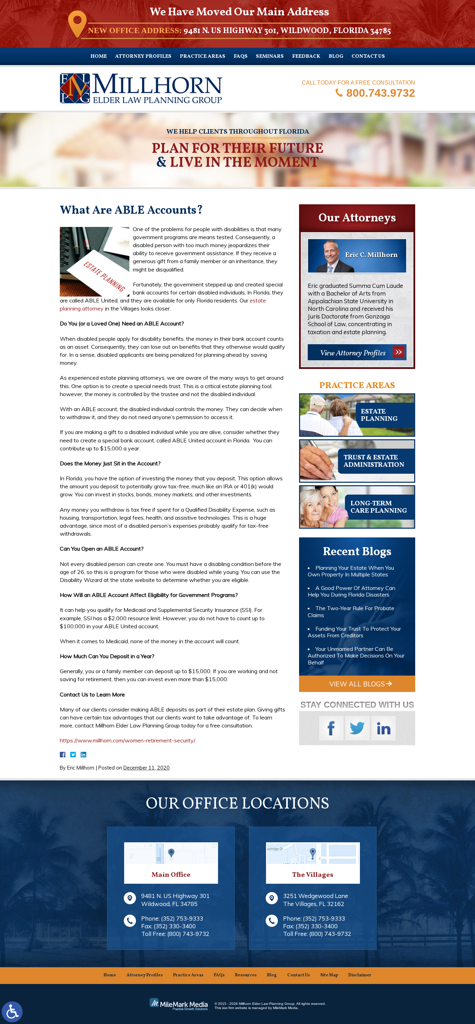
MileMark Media (285, 1008)
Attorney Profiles (143, 56)
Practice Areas (202, 56)
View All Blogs (357, 684)
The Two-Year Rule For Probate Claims (351, 611)
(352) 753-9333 (182, 918)
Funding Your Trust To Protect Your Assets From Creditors (354, 632)
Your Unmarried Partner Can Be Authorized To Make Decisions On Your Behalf (356, 655)
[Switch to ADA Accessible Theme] (12, 1011)
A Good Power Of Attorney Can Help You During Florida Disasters (351, 591)
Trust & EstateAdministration (374, 461)
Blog (336, 56)
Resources (246, 975)
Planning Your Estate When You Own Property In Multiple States (351, 571)
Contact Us (368, 56)
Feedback (306, 56)
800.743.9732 (380, 93)
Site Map (329, 975)
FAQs (241, 56)
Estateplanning (379, 415)
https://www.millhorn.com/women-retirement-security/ (127, 740)
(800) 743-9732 (188, 933)
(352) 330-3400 (175, 926)
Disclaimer (359, 975)
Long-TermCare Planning (379, 507)
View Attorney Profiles (353, 353)
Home (98, 56)
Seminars (270, 56)
